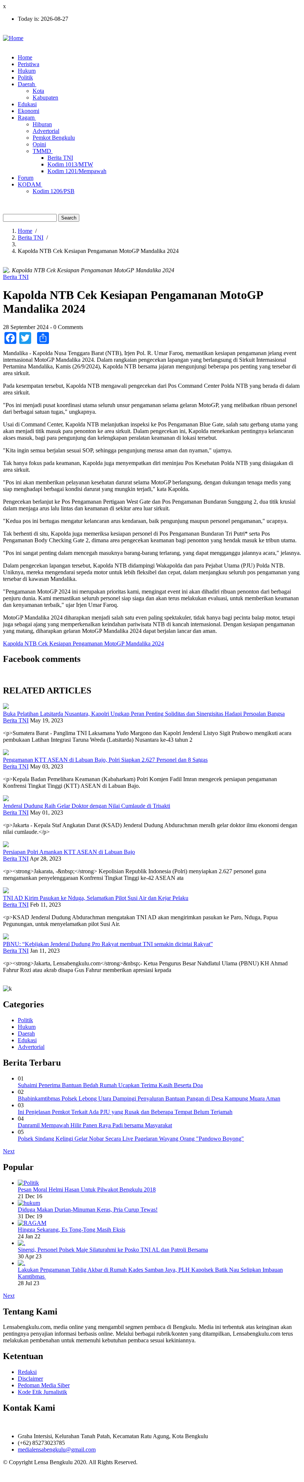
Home (25, 57)
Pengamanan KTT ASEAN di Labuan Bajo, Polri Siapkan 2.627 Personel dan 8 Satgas (105, 760)
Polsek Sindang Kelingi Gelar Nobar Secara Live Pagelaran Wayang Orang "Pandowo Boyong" (131, 1138)
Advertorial (46, 131)
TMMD (43, 151)
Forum (25, 178)
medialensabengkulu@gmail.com (57, 1449)
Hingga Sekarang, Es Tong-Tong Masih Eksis (71, 1229)
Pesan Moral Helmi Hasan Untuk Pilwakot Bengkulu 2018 (87, 1189)
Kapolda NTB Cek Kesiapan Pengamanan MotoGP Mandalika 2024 (83, 643)
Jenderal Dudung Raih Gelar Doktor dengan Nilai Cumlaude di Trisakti (86, 806)
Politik (25, 77)
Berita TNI (60, 158)
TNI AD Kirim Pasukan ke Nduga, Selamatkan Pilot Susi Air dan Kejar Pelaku (95, 898)
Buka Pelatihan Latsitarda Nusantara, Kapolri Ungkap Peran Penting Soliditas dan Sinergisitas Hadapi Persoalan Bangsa (144, 714)
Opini (39, 144)
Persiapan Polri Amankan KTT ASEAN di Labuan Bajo (69, 852)
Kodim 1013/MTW (70, 164)
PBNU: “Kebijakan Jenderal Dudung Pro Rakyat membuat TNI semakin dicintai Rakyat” (108, 944)
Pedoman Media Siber (44, 1385)
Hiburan (42, 124)
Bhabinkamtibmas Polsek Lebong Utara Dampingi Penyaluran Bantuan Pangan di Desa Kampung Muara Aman (149, 1098)
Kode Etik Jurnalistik (42, 1392)
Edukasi (27, 104)
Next (8, 1151)
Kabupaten (45, 97)
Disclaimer (30, 1378)
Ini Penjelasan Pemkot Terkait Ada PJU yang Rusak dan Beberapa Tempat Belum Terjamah (125, 1112)
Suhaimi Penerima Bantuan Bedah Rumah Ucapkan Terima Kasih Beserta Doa (110, 1085)
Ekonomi (28, 111)
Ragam (27, 117)
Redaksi (27, 1372)
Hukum (27, 71)
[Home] (13, 38)
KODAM (30, 184)
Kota (38, 91)
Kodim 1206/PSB (54, 191)
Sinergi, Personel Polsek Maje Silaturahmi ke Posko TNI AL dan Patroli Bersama (113, 1250)
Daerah (27, 84)
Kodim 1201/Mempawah (76, 171)
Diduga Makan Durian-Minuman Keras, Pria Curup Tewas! (88, 1209)
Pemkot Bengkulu (54, 137)
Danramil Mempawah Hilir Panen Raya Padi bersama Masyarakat (95, 1125)
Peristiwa (28, 64)
